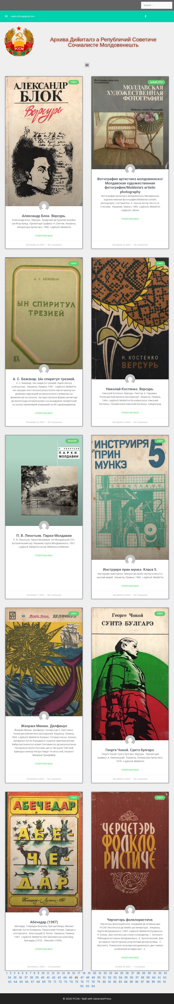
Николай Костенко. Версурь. (130, 389)
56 (131, 977)
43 (59, 977)
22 (105, 973)
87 (142, 982)
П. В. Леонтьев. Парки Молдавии (44, 536)
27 (132, 973)
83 (120, 982)
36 (20, 977)
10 (43, 973)
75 (76, 982)
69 (44, 982)
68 (38, 982)
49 (93, 977)
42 (53, 977)
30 (149, 973)
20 (94, 973)
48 (87, 977)
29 (143, 973)
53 (115, 977)
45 (70, 977)
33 (165, 973)
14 (63, 973)
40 (42, 977)
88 (147, 982)
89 (153, 982)
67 (32, 982)
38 (31, 977)
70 (49, 982)
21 (100, 973)
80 (104, 982)
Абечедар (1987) (44, 922)
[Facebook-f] (145, 16)
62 (164, 977)
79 (98, 982)
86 (136, 982)
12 (53, 973)
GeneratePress (102, 998)
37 (26, 977)
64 (15, 982)
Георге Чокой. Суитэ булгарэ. (130, 750)
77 (87, 982)
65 (21, 982)
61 (159, 977)
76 (82, 982)
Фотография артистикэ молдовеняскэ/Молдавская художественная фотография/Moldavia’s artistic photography (130, 185)
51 (104, 977)
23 (110, 973)
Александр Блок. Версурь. (44, 216)
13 (58, 973)
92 (81, 986)
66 (27, 982)
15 (68, 973)
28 (138, 973)
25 (121, 973)
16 (73, 973)
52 (109, 977)
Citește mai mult (44, 236)
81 (109, 982)
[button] (87, 65)
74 (71, 982)
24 (116, 973)
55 (126, 977)
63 (9, 982)
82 (114, 982)
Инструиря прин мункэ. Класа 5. (130, 569)
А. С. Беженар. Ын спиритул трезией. (44, 379)
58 (142, 977)
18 (84, 973)
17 (78, 973)
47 (82, 977)
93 (87, 986)
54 (120, 977)
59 (148, 977)
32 (159, 973)
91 (164, 982)
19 (89, 973)
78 (93, 982)
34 (9, 977)
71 (55, 982)
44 (65, 977)
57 (137, 977)
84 (125, 982)
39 (37, 977)
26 (127, 973)
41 (48, 977)
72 (60, 982)
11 (48, 973)
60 (153, 977)
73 (65, 982)
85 (131, 982)
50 (99, 977)
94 (93, 986)
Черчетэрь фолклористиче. (130, 920)
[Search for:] (156, 5)
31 (154, 973)
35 (14, 977)
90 (159, 982)
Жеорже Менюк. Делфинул (44, 726)
